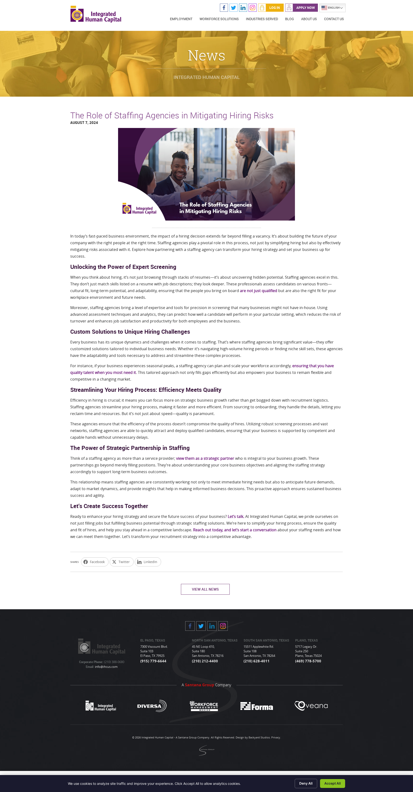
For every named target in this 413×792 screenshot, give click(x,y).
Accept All (332, 783)
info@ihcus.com (106, 667)
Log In (274, 7)
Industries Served (262, 19)
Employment (181, 19)
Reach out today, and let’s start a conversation (235, 529)
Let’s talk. (236, 516)
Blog (289, 19)
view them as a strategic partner (205, 458)
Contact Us (334, 19)
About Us (309, 19)
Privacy (275, 737)
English (333, 7)
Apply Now (305, 7)
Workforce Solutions (219, 19)
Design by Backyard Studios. (253, 737)
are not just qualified (258, 290)
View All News (205, 589)
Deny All (306, 783)
